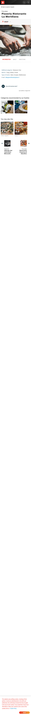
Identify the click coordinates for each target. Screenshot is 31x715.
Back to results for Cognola (8, 7)
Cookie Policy (13, 708)
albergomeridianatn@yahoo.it (12, 77)
